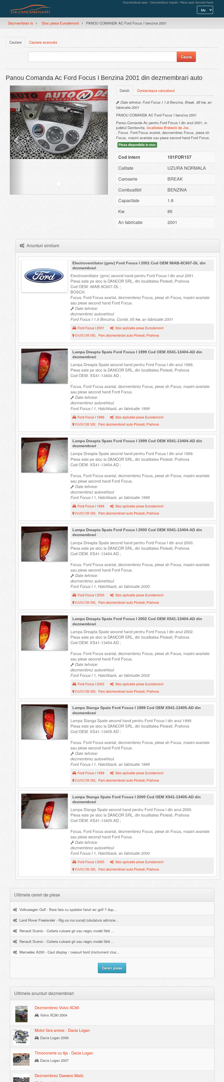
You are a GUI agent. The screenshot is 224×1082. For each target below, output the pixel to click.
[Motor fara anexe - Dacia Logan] (21, 1036)
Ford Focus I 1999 (91, 417)
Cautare (15, 42)
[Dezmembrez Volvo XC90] (21, 1014)
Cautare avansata (43, 42)
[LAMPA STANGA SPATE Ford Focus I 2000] (44, 811)
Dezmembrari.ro (20, 23)
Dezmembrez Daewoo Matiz (59, 1075)
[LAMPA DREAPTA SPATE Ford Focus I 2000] (44, 544)
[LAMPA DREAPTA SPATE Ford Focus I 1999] (44, 366)
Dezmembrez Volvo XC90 (57, 1007)
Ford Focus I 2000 (91, 595)
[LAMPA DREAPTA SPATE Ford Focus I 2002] (44, 632)
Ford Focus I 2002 (91, 684)
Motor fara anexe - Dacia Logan (62, 1030)
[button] (17, 140)
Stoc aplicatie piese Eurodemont (139, 328)
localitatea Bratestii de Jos (168, 127)
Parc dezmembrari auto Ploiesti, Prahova (116, 335)
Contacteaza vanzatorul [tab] (156, 90)
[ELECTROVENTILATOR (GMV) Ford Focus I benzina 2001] (44, 276)
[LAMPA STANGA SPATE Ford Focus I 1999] (44, 721)
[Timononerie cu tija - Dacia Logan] (21, 1059)
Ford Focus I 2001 (91, 328)
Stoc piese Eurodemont (60, 23)
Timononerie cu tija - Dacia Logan (64, 1053)
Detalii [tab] (124, 90)
